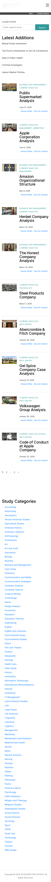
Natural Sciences (13, 755)
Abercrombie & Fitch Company (32, 331)
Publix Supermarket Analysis (30, 97)
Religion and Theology (16, 800)
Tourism (9, 846)
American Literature (14, 532)
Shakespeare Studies (15, 808)
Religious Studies (13, 804)
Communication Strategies (18, 581)
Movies (8, 746)
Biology (8, 556)
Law (7, 705)
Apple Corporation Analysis (29, 137)
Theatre (8, 841)
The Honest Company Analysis (29, 257)
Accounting (10, 507)
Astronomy (10, 552)
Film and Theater (13, 647)
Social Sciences (12, 817)
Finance (8, 651)
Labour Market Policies (13, 72)
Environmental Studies (16, 639)
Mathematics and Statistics (18, 738)
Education (10, 614)
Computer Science (14, 589)
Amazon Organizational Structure (32, 180)
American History (13, 527)
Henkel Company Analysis (34, 218)
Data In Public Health (12, 58)
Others (8, 771)
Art (6, 544)
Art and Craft (11, 548)
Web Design (10, 850)
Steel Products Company (31, 295)
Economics (10, 610)
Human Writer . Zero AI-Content (34, 111)
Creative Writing (13, 594)
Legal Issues (11, 709)
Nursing (8, 759)
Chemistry (10, 573)
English (8, 627)
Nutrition (9, 767)
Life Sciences (11, 713)
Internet (8, 689)
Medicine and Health (15, 742)
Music (7, 751)
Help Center (25, 324)
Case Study (10, 569)
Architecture (11, 540)
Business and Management (32, 85)
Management (25, 128)
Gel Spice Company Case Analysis (32, 370)
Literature (9, 722)
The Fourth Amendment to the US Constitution (25, 50)
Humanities (10, 676)
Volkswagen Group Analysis (32, 408)
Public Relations (12, 796)
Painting (9, 775)
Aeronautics (10, 515)
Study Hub (10, 833)
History (8, 672)
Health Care (10, 664)
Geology (9, 660)
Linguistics (10, 717)
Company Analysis (28, 88)
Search (42, 27)
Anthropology (11, 536)
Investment (10, 693)
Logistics (9, 726)
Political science (13, 788)
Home (31, 13)
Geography (10, 655)
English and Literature (15, 631)
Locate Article (9, 21)
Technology (25, 288)
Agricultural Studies (14, 523)
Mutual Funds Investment (14, 43)
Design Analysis (12, 606)
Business (9, 560)
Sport (7, 825)
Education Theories (14, 618)
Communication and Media (18, 577)
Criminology (11, 598)
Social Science (12, 813)
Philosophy (10, 779)
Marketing (38, 128)
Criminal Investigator (12, 65)
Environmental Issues (15, 635)
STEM (7, 829)
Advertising (10, 511)
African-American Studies (17, 519)
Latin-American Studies (16, 701)
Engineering (10, 622)
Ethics (42, 434)
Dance (8, 602)
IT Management (12, 697)
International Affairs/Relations (19, 684)
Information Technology (16, 680)
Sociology (10, 821)
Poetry (8, 784)
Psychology (10, 792)
